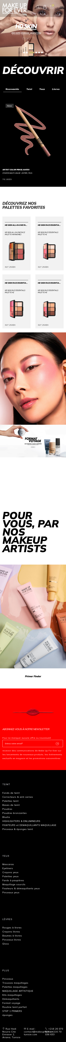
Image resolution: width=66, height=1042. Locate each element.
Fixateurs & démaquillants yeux (21, 888)
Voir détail (10, 178)
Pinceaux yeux (10, 892)
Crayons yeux (10, 872)
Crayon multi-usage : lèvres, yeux (17, 173)
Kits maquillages (12, 995)
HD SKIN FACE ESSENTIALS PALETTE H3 (49, 283)
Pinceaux (7, 978)
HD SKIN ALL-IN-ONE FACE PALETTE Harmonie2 (16, 225)
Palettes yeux (10, 876)
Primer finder (33, 676)
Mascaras (8, 864)
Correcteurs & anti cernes (17, 796)
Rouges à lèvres (12, 927)
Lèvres (56, 89)
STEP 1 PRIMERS (12, 1011)
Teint (29, 89)
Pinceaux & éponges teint (17, 829)
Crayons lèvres (11, 931)
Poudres (7, 809)
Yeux (42, 89)
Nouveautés (12, 89)
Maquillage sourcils (13, 884)
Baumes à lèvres (12, 935)
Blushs (6, 817)
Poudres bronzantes (14, 813)
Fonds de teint (11, 792)
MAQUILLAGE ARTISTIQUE (17, 990)
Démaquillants (10, 999)
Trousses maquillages (15, 982)
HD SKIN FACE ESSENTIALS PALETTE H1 (49, 225)
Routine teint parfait (14, 1007)
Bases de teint (11, 805)
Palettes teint (10, 801)
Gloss (5, 943)
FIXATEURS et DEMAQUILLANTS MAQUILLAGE (29, 825)
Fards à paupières (13, 880)
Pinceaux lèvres (11, 939)
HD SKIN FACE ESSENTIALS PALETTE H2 (16, 283)
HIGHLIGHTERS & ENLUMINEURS (21, 821)
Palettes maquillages (15, 986)
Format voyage (11, 1003)
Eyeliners (7, 868)
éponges (7, 1015)
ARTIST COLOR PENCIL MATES (15, 170)
